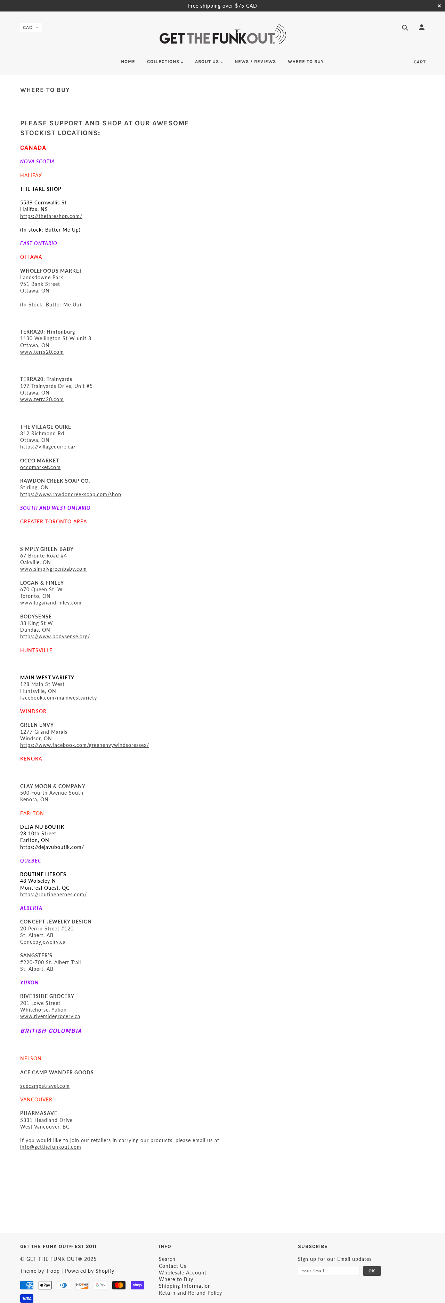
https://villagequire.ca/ (48, 447)
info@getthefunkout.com (50, 1147)
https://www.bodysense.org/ (55, 636)
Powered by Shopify (89, 1271)
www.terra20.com (42, 352)
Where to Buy (176, 1279)
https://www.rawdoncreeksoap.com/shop (70, 494)
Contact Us (172, 1266)
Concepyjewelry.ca (43, 942)
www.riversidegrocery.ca (50, 1016)
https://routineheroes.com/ (53, 894)
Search (167, 1259)
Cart (420, 61)
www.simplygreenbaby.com (53, 569)
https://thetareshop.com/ (51, 216)
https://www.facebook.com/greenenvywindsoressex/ (84, 745)
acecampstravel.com (45, 1086)
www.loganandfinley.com (51, 603)
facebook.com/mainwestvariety (58, 698)
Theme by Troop (40, 1271)
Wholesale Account (183, 1272)
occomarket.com (40, 467)
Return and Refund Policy (190, 1293)
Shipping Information (185, 1286)
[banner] (222, 34)
